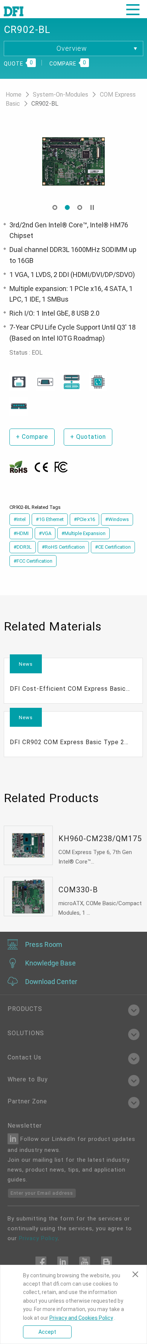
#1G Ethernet (50, 519)
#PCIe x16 (84, 519)
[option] (82, 161)
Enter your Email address (42, 1193)
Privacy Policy (38, 1238)
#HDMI (21, 533)
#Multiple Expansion (83, 533)
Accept (47, 1332)
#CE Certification (113, 547)
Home (14, 94)
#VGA (45, 533)
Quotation (88, 436)
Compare (32, 436)
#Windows (117, 519)
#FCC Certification (33, 561)
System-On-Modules (61, 94)
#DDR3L (23, 547)
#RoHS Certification (63, 547)
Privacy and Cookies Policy (81, 1318)
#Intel (20, 519)
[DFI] (13, 11)
